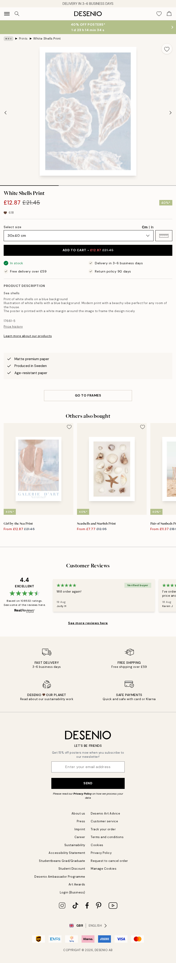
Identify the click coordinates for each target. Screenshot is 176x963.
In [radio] (152, 227)
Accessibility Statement (67, 853)
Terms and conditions (107, 837)
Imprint (79, 829)
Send (87, 783)
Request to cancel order (109, 861)
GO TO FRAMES (88, 395)
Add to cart (88, 250)
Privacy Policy (82, 794)
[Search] (17, 13)
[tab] (29, 184)
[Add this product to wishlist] (166, 48)
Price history (13, 327)
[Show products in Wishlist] (159, 13)
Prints (23, 38)
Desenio (101, 950)
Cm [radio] (145, 227)
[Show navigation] (7, 13)
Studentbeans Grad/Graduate (62, 861)
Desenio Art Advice (105, 813)
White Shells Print (47, 38)
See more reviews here (88, 623)
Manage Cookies (103, 869)
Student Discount (71, 869)
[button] (163, 235)
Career (79, 837)
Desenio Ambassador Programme (59, 877)
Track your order (103, 829)
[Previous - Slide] (5, 112)
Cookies (97, 845)
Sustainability (74, 845)
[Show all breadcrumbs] (8, 38)
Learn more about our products (28, 336)
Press (81, 821)
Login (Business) (72, 892)
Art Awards (77, 884)
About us (78, 813)
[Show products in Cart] (169, 13)
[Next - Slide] (170, 112)
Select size (12, 227)
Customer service (104, 821)
